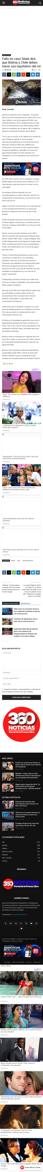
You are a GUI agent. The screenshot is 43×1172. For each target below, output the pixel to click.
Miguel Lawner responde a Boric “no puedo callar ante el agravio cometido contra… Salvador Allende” (28, 786)
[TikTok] (21, 923)
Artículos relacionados (10, 603)
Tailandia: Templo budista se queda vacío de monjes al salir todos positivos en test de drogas (11, 588)
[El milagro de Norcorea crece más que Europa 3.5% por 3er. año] (8, 826)
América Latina (11, 8)
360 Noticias (7, 70)
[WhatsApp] (14, 74)
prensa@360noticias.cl (19, 914)
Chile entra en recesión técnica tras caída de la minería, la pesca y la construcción (27, 611)
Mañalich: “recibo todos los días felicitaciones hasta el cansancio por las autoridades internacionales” (28, 775)
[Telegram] (33, 74)
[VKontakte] (31, 923)
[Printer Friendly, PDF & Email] (8, 364)
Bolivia (13, 560)
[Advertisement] (21, 31)
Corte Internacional (27, 560)
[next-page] (6, 641)
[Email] (28, 74)
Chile (18, 560)
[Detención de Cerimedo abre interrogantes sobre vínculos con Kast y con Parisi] (8, 805)
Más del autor (25, 603)
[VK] (38, 74)
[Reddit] (16, 923)
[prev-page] (3, 641)
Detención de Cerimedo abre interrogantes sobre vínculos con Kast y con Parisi (27, 804)
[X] (9, 74)
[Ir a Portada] (21, 884)
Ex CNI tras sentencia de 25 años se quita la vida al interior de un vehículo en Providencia (28, 765)
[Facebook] (4, 74)
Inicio (3, 8)
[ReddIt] (23, 74)
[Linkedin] (18, 74)
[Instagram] (11, 923)
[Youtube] (21, 929)
